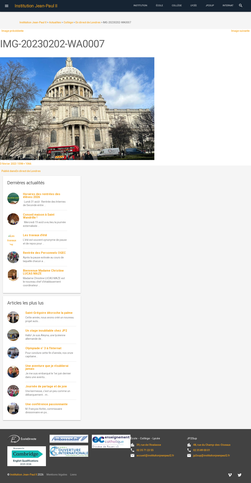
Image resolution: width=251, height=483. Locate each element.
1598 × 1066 (24, 163)
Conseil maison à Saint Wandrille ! (38, 216)
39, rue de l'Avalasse (149, 444)
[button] (6, 6)
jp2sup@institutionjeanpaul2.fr (211, 455)
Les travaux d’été (35, 235)
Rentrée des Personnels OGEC (44, 253)
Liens (73, 474)
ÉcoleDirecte (28, 438)
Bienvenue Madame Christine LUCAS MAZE (43, 272)
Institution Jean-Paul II (23, 474)
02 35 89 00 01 (201, 450)
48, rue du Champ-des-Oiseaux (211, 444)
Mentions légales (56, 474)
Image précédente (12, 30)
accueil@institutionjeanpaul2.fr (155, 455)
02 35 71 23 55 (145, 450)
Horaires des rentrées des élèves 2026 (41, 195)
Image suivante (240, 30)
